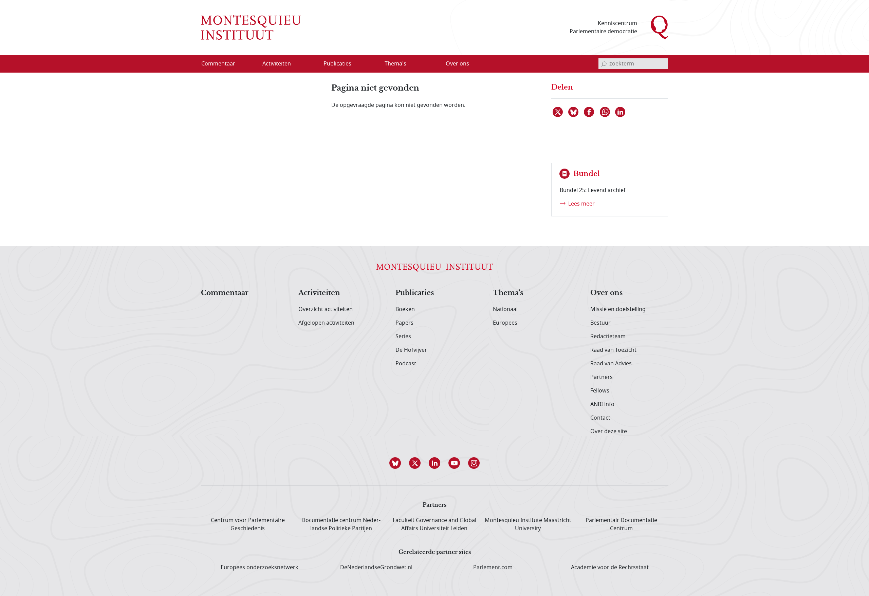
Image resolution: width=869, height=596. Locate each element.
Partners (601, 377)
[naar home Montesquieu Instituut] (251, 27)
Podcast (405, 364)
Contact (600, 418)
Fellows (599, 391)
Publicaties (414, 293)
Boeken (405, 309)
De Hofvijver (411, 350)
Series (403, 336)
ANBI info (602, 404)
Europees (505, 323)
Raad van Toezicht (613, 350)
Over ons (606, 293)
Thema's (508, 293)
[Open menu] (309, 64)
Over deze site (608, 431)
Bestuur (600, 323)
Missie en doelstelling (618, 309)
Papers (404, 323)
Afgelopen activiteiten (326, 323)
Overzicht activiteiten (325, 309)
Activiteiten (319, 293)
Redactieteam (608, 336)
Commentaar (224, 293)
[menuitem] (222, 64)
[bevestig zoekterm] (604, 64)
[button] (395, 463)
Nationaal (505, 309)
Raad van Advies (611, 364)
